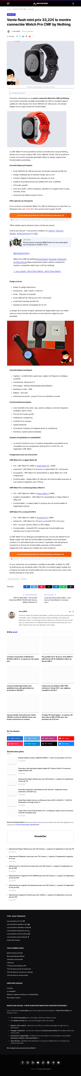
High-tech (11, 14)
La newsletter (11, 991)
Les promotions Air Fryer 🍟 (16, 921)
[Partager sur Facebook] (17, 36)
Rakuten (13, 233)
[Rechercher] (73, 3)
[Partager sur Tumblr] (26, 36)
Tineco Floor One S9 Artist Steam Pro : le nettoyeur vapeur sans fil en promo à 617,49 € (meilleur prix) (45, 812)
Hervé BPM (17, 31)
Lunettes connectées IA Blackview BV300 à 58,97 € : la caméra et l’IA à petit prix (23, 659)
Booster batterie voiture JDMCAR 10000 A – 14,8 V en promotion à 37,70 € (45, 758)
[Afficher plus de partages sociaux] (33, 36)
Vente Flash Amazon (13, 940)
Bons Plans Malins (45, 1069)
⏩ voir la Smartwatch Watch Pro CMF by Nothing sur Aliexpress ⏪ (40, 215)
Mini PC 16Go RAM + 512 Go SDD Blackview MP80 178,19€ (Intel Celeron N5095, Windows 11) (23, 600)
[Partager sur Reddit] (29, 36)
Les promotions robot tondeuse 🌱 (18, 937)
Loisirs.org (10, 962)
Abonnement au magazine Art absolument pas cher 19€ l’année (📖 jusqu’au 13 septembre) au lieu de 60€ (41, 886)
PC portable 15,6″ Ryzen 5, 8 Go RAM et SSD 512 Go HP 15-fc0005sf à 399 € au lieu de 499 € (57, 659)
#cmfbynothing (19, 262)
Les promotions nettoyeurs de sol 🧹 (18, 930)
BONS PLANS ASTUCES (15, 953)
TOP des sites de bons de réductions (19, 969)
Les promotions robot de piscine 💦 (18, 934)
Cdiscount (59, 231)
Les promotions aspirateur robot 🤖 (18, 924)
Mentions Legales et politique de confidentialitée (22, 994)
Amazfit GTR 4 (42, 518)
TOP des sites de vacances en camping (20, 972)
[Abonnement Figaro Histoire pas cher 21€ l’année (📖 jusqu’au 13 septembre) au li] (11, 781)
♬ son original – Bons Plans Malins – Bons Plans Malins (37, 271)
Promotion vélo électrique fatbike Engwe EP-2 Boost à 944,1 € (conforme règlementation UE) (44, 769)
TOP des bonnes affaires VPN (16, 966)
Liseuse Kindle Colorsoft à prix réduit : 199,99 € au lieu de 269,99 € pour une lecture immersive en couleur (21, 717)
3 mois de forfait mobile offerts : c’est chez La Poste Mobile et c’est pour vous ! (57, 600)
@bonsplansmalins (21, 253)
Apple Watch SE (43, 466)
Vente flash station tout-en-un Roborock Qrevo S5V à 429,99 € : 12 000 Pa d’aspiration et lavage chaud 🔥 (45, 801)
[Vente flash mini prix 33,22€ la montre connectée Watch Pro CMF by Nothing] (40, 63)
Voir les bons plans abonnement (27, 825)
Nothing (23, 579)
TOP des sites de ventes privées (17, 975)
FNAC (35, 233)
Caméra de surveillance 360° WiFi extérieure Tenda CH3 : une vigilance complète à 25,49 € (56, 688)
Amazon (51, 231)
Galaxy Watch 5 (43, 493)
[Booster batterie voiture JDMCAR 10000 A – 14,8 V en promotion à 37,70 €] (11, 760)
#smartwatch (42, 259)
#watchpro (61, 259)
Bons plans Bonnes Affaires (15, 956)
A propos (10, 988)
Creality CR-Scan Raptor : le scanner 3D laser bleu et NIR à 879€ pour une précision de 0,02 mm (57, 717)
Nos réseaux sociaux (13, 997)
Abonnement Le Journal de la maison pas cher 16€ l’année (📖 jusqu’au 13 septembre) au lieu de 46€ (41, 867)
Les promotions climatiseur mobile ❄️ (19, 927)
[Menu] (8, 3)
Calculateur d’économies (15, 959)
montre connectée (13, 579)
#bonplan (53, 259)
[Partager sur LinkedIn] (23, 36)
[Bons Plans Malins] (40, 3)
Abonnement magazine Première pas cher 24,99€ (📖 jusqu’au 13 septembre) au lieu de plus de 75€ (40, 896)
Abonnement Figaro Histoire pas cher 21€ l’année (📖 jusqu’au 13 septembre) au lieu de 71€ (45, 780)
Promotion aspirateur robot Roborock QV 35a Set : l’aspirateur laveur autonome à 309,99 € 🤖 (43, 791)
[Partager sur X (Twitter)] (20, 36)
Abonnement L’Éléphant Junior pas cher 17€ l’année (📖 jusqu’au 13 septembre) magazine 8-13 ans (41, 857)
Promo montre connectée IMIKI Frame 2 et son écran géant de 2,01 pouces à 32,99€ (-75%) (45, 243)
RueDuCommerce (24, 233)
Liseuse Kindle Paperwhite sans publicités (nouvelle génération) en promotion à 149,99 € (20, 688)
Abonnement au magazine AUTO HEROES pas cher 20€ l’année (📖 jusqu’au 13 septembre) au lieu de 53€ (41, 877)
